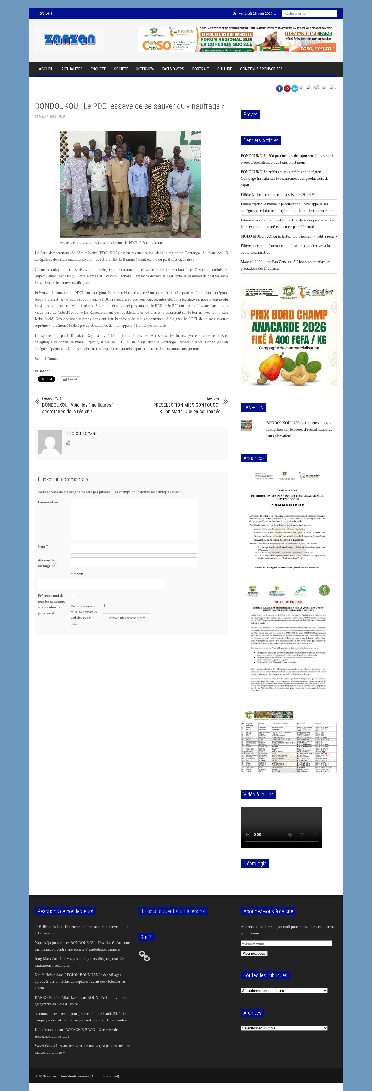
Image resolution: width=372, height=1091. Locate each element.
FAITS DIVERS (173, 69)
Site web (77, 574)
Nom (43, 546)
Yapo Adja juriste (48, 943)
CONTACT (45, 13)
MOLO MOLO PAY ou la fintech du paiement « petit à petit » (289, 236)
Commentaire (48, 502)
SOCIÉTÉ (121, 69)
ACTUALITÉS (72, 69)
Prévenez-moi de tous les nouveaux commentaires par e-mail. (51, 604)
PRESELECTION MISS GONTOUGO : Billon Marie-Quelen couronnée (187, 405)
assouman (42, 1014)
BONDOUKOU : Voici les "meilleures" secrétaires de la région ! (77, 405)
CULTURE (224, 69)
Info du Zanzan (82, 433)
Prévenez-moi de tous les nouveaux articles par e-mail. (84, 614)
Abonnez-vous (254, 953)
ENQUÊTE (98, 69)
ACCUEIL (46, 69)
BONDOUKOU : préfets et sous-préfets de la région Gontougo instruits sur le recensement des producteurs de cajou (284, 178)
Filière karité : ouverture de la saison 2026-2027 (278, 195)
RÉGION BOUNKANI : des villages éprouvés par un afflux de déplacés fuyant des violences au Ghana (80, 981)
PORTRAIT (200, 69)
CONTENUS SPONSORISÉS (261, 69)
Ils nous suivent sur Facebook (173, 911)
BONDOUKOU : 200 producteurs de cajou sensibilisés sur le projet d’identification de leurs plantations (299, 429)
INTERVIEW (145, 69)
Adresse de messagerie (48, 563)
